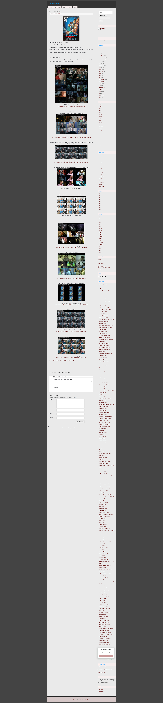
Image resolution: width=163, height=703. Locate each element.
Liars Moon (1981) (102, 286)
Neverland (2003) (102, 451)
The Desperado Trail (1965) (104, 463)
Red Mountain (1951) (102, 598)
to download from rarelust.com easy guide (73, 428)
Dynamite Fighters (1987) (103, 359)
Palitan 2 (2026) (101, 520)
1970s (100, 201)
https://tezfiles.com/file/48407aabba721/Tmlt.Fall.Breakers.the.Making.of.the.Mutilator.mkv (71, 137)
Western (100, 95)
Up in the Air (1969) (102, 297)
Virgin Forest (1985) (102, 446)
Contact (64, 7)
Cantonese (101, 126)
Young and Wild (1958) (103, 402)
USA (73, 360)
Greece (100, 240)
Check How (62, 428)
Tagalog (100, 130)
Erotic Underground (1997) (103, 579)
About (75, 7)
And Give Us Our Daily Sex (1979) (105, 638)
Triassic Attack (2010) (103, 331)
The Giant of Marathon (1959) (104, 307)
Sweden (100, 230)
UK (99, 224)
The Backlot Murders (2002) (104, 444)
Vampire (100, 184)
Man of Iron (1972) (89, 365)
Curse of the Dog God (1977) (104, 420)
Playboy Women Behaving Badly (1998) (106, 339)
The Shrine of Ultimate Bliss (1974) (105, 353)
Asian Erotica (101, 55)
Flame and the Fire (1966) (103, 315)
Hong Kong (101, 236)
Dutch (100, 136)
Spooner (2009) (101, 500)
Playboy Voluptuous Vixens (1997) (105, 398)
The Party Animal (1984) (103, 502)
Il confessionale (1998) (103, 457)
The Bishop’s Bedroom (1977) (104, 486)
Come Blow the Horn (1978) (104, 630)
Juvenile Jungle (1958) (103, 284)
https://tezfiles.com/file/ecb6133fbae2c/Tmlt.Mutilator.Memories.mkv (71, 190)
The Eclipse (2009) (102, 392)
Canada (100, 238)
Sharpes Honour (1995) (103, 288)
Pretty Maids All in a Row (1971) (105, 482)
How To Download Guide (102, 666)
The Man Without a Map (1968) (104, 608)
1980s (53, 360)
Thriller (100, 91)
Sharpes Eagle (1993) (103, 473)
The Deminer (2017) (102, 323)
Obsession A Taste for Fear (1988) (105, 418)
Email (50, 413)
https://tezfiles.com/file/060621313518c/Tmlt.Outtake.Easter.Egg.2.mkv (71, 357)
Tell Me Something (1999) (103, 380)
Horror (59, 13)
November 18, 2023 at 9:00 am (62, 376)
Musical (100, 178)
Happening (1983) (102, 396)
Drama (100, 67)
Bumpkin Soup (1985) (103, 594)
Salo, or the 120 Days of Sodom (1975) (106, 374)
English (56, 360)
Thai (99, 134)
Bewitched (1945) (102, 555)
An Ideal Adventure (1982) (103, 317)
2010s (100, 193)
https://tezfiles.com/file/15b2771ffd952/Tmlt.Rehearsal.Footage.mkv (71, 278)
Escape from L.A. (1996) (103, 432)
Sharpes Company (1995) (103, 406)
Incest (100, 75)
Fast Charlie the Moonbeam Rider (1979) (106, 404)
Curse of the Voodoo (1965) (104, 345)
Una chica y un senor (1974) (104, 620)
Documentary (101, 65)
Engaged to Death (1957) (103, 553)
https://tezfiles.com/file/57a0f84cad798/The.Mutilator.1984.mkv (71, 106)
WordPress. (88, 699)
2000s (100, 195)
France (100, 220)
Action (100, 47)
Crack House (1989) (102, 305)
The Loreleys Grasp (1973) (103, 365)
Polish (100, 141)
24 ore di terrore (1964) (103, 508)
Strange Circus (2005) (103, 428)
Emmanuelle (101, 172)
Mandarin (100, 128)
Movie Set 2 (100, 260)
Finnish (100, 124)
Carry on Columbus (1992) (103, 382)
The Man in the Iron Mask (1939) (105, 461)
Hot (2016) (101, 394)
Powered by (103, 659)
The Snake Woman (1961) (103, 490)
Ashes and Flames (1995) (103, 539)
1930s (100, 209)
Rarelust (54, 3)
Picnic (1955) (101, 522)
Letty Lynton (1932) (102, 378)
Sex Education (101, 87)
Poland (100, 252)
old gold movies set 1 (101, 266)
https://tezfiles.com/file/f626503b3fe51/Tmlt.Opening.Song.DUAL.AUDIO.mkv (71, 304)
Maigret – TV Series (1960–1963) (105, 309)
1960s (100, 203)
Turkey (100, 248)
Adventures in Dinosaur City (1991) (105, 327)
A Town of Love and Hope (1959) (105, 303)
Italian (100, 112)
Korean (100, 147)
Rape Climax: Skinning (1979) (104, 516)
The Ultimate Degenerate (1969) (104, 424)
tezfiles (99, 31)
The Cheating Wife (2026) (103, 640)
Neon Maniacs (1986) (103, 535)
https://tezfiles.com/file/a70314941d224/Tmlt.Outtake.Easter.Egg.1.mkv (71, 331)
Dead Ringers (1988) (102, 438)
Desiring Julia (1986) (102, 618)
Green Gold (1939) (102, 313)
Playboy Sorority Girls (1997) (104, 512)
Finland (100, 250)
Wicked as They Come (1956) (104, 644)
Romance (100, 83)
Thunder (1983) (101, 549)
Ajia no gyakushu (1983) (103, 577)
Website (51, 417)
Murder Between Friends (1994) (104, 624)
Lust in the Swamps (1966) (104, 586)
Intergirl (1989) (101, 376)
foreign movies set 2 (101, 264)
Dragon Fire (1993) (102, 388)
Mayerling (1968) (102, 351)
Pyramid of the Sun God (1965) (104, 349)
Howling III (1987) (102, 533)
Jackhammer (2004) (102, 557)
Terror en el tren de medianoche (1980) (106, 325)
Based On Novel (102, 162)
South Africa (101, 244)
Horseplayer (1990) (102, 436)
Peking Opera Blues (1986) (104, 596)
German (100, 114)
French (100, 108)
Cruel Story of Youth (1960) (104, 290)
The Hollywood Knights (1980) (104, 412)
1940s (100, 207)
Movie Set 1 (100, 259)
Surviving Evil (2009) (102, 510)
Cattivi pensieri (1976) (103, 614)
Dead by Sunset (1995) (103, 333)
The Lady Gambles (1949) (103, 547)
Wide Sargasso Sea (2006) (104, 384)
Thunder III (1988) (102, 545)
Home (50, 7)
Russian (100, 143)
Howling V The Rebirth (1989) (104, 590)
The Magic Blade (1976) (103, 357)
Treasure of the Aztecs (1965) (104, 347)
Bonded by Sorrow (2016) (103, 636)
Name (50, 409)
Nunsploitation (101, 182)
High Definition (66, 360)
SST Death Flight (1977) (103, 559)
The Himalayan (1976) (103, 408)
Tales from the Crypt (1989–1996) (104, 267)
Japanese (100, 110)
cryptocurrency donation (102, 672)
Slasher (70, 360)
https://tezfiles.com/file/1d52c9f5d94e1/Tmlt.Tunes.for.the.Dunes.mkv (71, 217)
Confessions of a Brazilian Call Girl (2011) (106, 496)
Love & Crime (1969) (102, 469)
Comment (51, 400)
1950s (100, 205)
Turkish (100, 145)
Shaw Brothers (101, 186)
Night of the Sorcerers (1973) (104, 369)
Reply (92, 381)
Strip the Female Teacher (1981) (105, 453)
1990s (100, 197)
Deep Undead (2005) (102, 386)
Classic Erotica (101, 57)
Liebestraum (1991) (102, 484)
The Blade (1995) (102, 480)
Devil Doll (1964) (102, 371)
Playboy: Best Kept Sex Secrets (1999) (106, 628)
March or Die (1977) (102, 602)
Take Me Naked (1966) (103, 414)
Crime (100, 63)
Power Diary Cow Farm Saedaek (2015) (106, 632)
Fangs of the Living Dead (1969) (104, 488)
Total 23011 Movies (101, 28)
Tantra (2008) (101, 455)
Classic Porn (101, 59)
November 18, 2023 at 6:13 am (63, 385)
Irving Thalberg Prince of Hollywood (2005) (106, 319)
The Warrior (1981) (102, 543)
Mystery (100, 77)
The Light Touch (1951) (103, 440)
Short (100, 89)
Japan (100, 226)
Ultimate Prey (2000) (102, 504)
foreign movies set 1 (101, 263)
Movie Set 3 (100, 262)
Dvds (100, 170)
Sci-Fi (100, 85)
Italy (99, 218)
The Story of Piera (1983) (103, 616)
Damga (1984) (101, 610)
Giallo (100, 160)
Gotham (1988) (101, 299)
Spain (100, 222)
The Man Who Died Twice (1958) (105, 642)
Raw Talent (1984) (102, 571)
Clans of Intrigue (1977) (103, 410)
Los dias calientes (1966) (103, 606)
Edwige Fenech (101, 180)
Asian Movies (100, 269)
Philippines (101, 242)
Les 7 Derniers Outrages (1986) (104, 337)
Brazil (100, 232)
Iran (99, 246)
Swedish (100, 116)
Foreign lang (101, 71)
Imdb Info (58, 55)
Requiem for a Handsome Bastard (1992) (106, 390)
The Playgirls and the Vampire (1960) (105, 416)
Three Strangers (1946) (103, 292)
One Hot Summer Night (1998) (104, 335)
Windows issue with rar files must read (105, 669)
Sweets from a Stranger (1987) (104, 422)
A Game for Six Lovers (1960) (104, 528)
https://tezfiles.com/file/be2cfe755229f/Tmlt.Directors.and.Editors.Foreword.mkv (71, 162)
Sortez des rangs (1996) (103, 471)
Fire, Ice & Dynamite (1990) (104, 622)
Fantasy (100, 69)
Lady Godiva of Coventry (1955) (104, 612)
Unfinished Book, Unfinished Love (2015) (106, 581)
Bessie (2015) (52, 365)
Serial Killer (101, 174)
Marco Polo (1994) (102, 518)
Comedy (100, 61)
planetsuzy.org (101, 691)
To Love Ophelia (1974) (103, 567)
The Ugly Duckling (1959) (103, 363)
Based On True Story (103, 168)
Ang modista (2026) (102, 400)
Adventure (100, 49)
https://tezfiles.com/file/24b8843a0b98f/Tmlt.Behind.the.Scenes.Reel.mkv (71, 247)
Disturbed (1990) (102, 434)
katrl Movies (101, 689)
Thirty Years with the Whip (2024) (105, 573)
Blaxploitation (101, 176)
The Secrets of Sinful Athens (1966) (105, 588)
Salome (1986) (101, 537)
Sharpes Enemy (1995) (103, 355)
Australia (100, 234)
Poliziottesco (101, 158)
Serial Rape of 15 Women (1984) (105, 565)
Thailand (100, 228)
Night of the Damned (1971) (104, 604)
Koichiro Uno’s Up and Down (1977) (105, 569)
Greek (100, 118)
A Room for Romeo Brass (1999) (105, 494)
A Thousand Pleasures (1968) (104, 426)
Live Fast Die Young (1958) (104, 343)
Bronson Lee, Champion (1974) (104, 361)
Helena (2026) (101, 459)
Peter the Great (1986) (103, 311)
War (99, 93)
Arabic (100, 132)
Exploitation (60, 360)
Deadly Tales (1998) (102, 329)
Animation (100, 51)
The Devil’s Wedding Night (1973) (105, 541)
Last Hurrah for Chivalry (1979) (104, 301)
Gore (99, 166)
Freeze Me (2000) (102, 492)
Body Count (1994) (102, 575)
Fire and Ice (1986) (102, 626)
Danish (100, 120)
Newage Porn (101, 81)
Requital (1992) (101, 506)
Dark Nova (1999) (102, 498)
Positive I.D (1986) (102, 526)
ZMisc (100, 97)
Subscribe (106, 656)
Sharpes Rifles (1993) (103, 524)
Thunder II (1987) (102, 551)
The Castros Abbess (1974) (104, 321)
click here (107, 40)
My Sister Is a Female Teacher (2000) (106, 514)
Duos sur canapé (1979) (103, 442)
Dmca (70, 7)
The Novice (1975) (102, 600)
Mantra (83, 699)
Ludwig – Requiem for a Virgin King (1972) (106, 475)
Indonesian (101, 122)
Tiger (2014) (101, 367)
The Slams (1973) (102, 430)
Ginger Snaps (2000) (102, 592)
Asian (100, 53)
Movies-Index (57, 7)
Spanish (100, 106)
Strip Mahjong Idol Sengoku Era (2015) (106, 634)
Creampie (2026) (102, 341)
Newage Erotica (101, 79)
